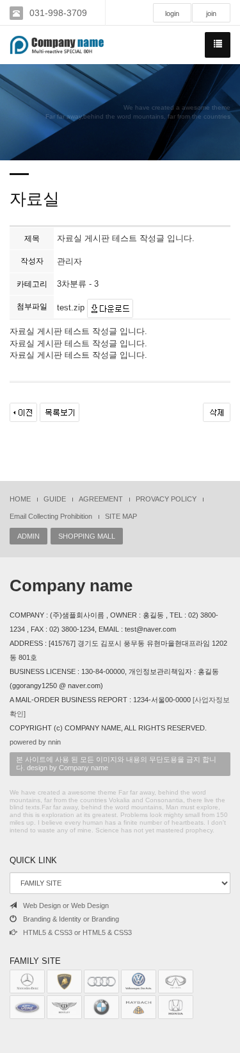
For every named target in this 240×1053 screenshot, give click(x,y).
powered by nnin (35, 742)
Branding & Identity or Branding (71, 919)
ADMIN (28, 536)
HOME (20, 499)
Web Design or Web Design (66, 905)
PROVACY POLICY (166, 499)
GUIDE (55, 499)
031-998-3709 (58, 13)
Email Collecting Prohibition (51, 516)
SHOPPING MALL (86, 536)
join (211, 13)
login (172, 13)
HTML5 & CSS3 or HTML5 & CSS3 (77, 932)
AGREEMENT (101, 499)
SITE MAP (121, 516)
